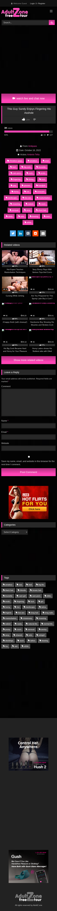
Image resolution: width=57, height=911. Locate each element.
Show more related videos (28, 360)
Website (5, 443)
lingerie (8, 613)
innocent (40, 191)
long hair (34, 613)
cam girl (22, 596)
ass (20, 585)
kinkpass (32, 146)
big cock (27, 167)
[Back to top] (49, 903)
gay (14, 185)
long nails (49, 613)
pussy (7, 629)
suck (22, 640)
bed (14, 167)
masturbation (44, 198)
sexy (28, 210)
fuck (43, 179)
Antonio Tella (33, 154)
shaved (19, 635)
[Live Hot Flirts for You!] (28, 518)
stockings (9, 640)
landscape (12, 198)
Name (4, 421)
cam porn (17, 173)
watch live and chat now (30, 98)
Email (4, 432)
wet (16, 646)
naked (30, 204)
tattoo (32, 640)
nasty (19, 624)
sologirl (42, 635)
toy (6, 646)
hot (28, 191)
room (43, 204)
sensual (15, 210)
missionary (27, 618)
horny (16, 191)
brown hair (36, 590)
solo (22, 216)
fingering (16, 179)
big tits (41, 585)
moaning (16, 204)
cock (31, 173)
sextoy (44, 629)
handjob (41, 185)
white (29, 222)
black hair (9, 590)
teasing (35, 216)
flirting (31, 179)
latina (43, 607)
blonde (23, 590)
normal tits (48, 624)
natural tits (32, 624)
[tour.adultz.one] (23, 13)
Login (32, 3)
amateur (33, 161)
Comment (5, 386)
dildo (49, 596)
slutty (10, 216)
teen (48, 216)
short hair (42, 210)
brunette (42, 167)
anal (47, 161)
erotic (43, 173)
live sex (28, 198)
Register (41, 3)
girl (42, 601)
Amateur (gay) (16, 161)
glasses (27, 185)
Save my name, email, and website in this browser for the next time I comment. (28, 463)
